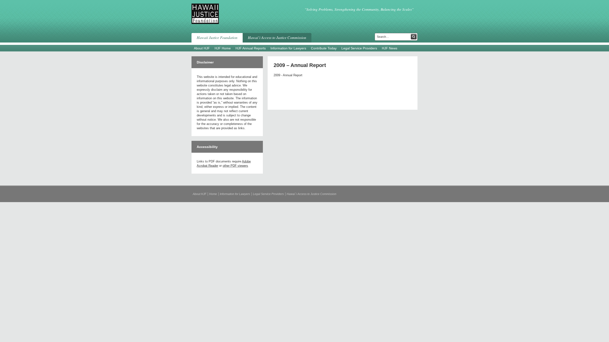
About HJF (202, 48)
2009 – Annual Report (300, 65)
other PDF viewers (235, 165)
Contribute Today (324, 48)
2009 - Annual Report (288, 75)
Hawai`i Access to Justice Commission (277, 37)
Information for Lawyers (288, 48)
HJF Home (223, 48)
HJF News (389, 48)
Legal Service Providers (359, 48)
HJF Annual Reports (251, 48)
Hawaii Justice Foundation (217, 37)
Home (213, 194)
